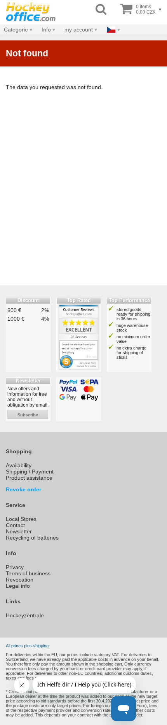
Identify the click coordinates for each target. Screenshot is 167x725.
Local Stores (21, 519)
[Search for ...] (101, 9)
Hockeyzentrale (25, 615)
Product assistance (29, 478)
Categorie (16, 29)
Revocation (19, 580)
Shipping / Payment (30, 471)
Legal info (18, 586)
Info (46, 29)
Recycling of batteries (32, 538)
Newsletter (19, 531)
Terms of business (28, 573)
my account (78, 29)
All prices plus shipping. (28, 645)
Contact (15, 525)
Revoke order (23, 489)
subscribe (27, 414)
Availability (18, 465)
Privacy (15, 567)
